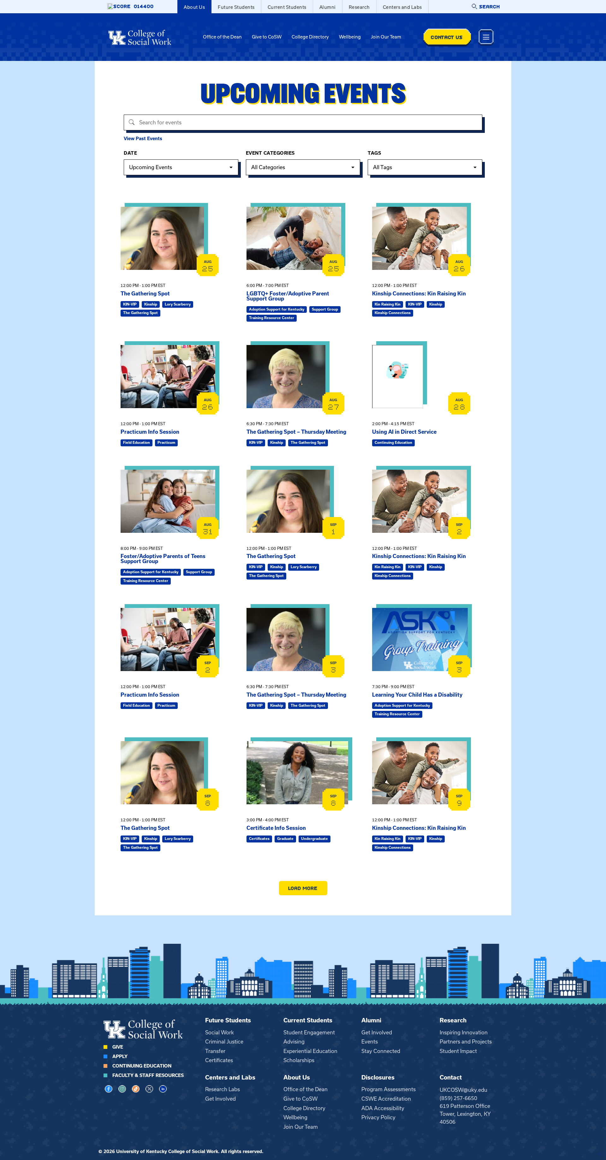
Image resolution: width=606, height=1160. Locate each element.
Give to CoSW (267, 36)
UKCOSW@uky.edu (463, 1090)
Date (130, 153)
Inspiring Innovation (464, 1032)
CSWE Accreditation (386, 1099)
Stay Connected (380, 1051)
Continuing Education (141, 1066)
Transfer (215, 1051)
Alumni (327, 7)
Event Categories (270, 153)
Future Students (236, 7)
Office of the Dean (222, 36)
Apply (120, 1056)
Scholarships (298, 1060)
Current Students (287, 7)
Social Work (219, 1032)
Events (369, 1041)
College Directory (310, 36)
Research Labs (222, 1089)
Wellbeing (350, 36)
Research (359, 7)
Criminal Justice (224, 1041)
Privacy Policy (378, 1117)
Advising (294, 1041)
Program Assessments (388, 1089)
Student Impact (458, 1051)
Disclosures (378, 1077)
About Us (194, 7)
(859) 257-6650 (458, 1098)
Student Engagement (309, 1032)
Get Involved (376, 1032)
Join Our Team (386, 36)
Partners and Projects (466, 1041)
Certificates (219, 1060)
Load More (303, 888)
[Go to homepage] (139, 37)
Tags (374, 153)
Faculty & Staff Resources (148, 1075)
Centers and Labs (402, 7)
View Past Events (143, 138)
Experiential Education (310, 1051)
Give (117, 1047)
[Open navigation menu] (486, 37)
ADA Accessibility (382, 1108)
